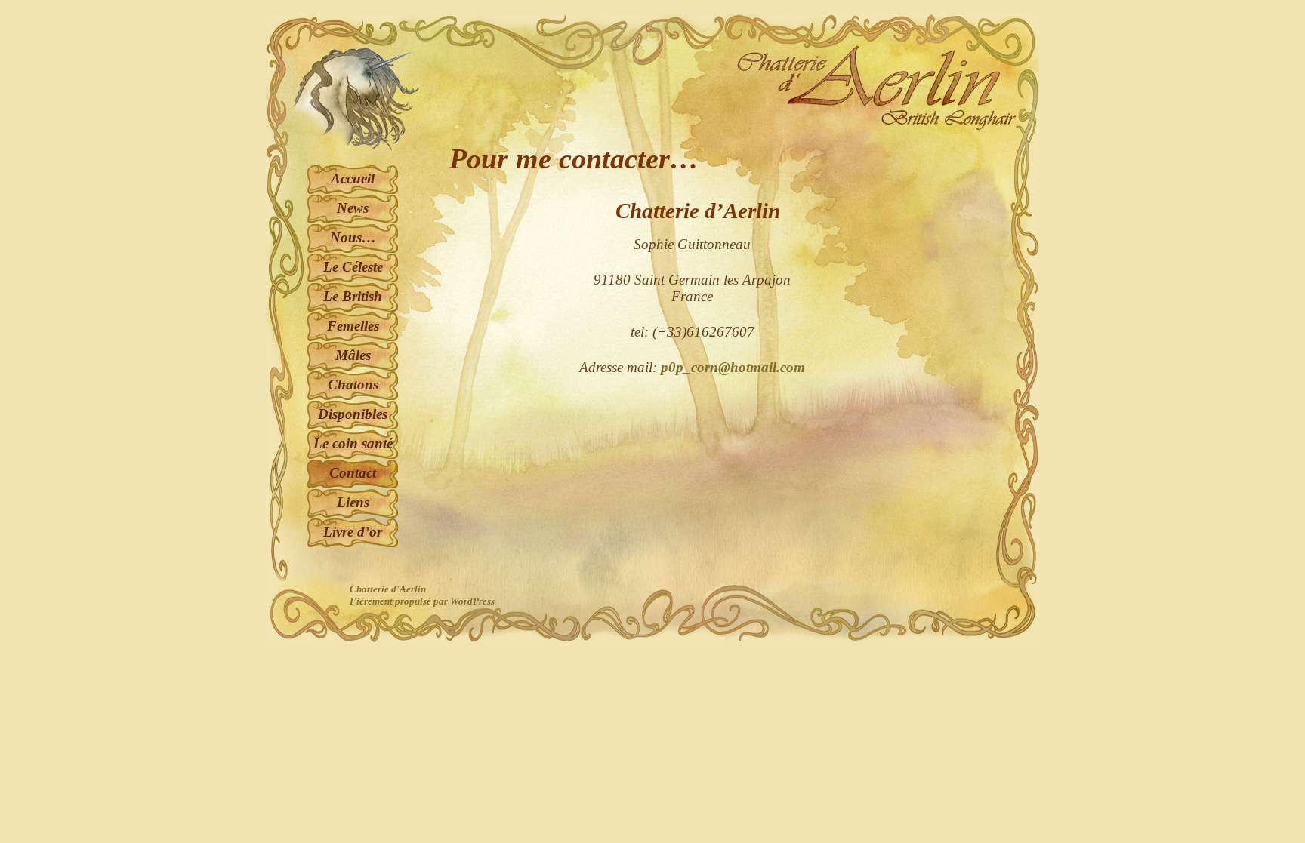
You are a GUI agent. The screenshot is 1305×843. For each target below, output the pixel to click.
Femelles (353, 326)
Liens (353, 502)
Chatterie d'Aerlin (388, 589)
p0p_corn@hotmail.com (733, 367)
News (353, 208)
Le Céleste (353, 267)
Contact (352, 473)
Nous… (353, 237)
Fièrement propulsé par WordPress (422, 601)
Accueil (353, 178)
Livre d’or (352, 532)
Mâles (353, 355)
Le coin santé (353, 443)
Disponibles (352, 414)
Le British (352, 296)
